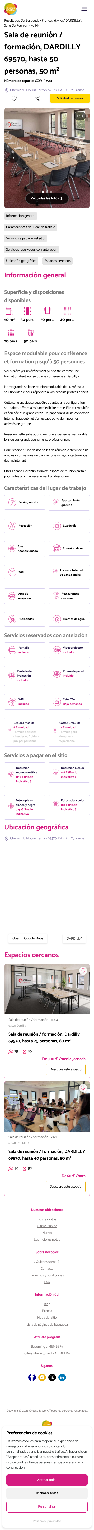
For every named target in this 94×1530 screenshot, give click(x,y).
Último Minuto (47, 1226)
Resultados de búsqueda (21, 21)
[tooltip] (9, 311)
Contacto (47, 1268)
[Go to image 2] (47, 192)
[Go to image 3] (51, 192)
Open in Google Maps (27, 938)
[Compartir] (37, 98)
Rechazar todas (47, 1493)
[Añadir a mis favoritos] (14, 98)
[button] (84, 8)
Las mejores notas (47, 1239)
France (47, 21)
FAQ (47, 1282)
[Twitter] (52, 1377)
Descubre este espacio (66, 1069)
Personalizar (47, 1507)
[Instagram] (42, 1377)
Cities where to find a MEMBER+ (47, 1353)
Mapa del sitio (47, 1317)
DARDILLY (73, 21)
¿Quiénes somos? (47, 1262)
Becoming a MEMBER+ (47, 1346)
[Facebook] (32, 1377)
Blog (47, 1304)
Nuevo (47, 1233)
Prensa (47, 1311)
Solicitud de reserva (70, 98)
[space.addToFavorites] (83, 971)
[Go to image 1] (43, 192)
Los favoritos (47, 1219)
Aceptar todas (47, 1480)
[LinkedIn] (62, 1377)
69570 (58, 21)
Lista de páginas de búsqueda (47, 1324)
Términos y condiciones (47, 1275)
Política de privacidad (47, 1521)
